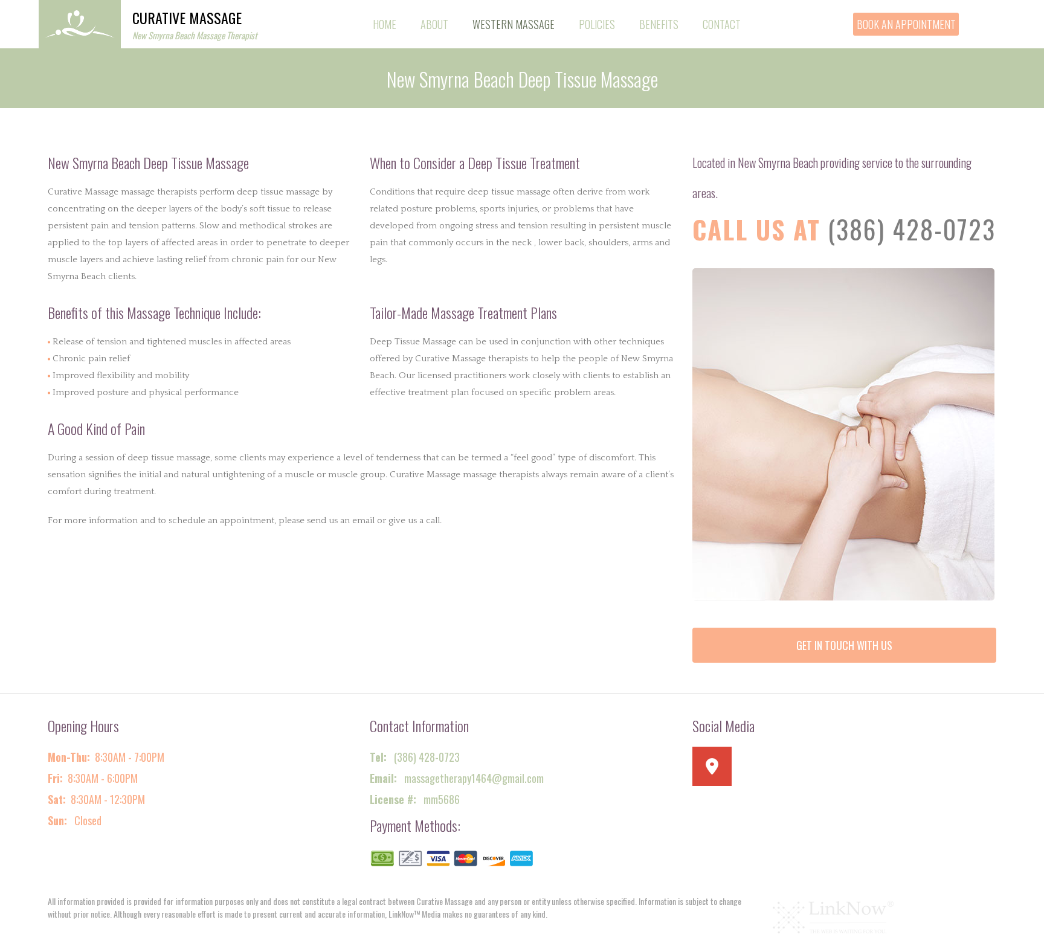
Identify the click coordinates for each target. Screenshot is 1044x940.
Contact (722, 24)
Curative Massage (187, 17)
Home (384, 24)
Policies (597, 24)
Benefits (658, 24)
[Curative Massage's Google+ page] (716, 769)
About (434, 24)
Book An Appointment (906, 24)
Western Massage (513, 24)
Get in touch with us (844, 645)
